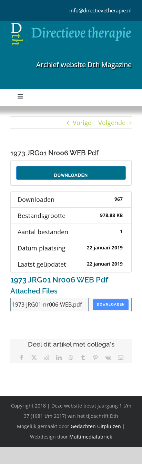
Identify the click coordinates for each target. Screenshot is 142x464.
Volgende (111, 122)
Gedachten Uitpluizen (96, 426)
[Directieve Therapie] (71, 24)
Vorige (82, 122)
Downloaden (71, 175)
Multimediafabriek (90, 436)
